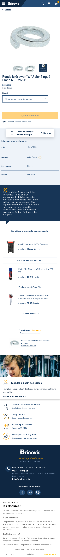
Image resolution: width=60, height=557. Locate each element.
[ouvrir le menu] (3, 3)
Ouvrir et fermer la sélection (25, 99)
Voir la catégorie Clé (30, 313)
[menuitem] (42, 3)
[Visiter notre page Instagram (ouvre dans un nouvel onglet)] (30, 492)
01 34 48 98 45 (20, 470)
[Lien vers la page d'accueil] (13, 3)
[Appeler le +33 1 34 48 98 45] (8, 469)
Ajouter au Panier (30, 115)
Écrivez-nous (18, 476)
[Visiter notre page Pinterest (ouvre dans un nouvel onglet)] (38, 492)
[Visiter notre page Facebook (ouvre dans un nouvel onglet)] (22, 492)
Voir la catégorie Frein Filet (30, 287)
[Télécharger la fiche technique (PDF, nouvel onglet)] (41, 67)
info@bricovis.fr (21, 479)
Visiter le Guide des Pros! (14, 396)
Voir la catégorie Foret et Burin (30, 260)
